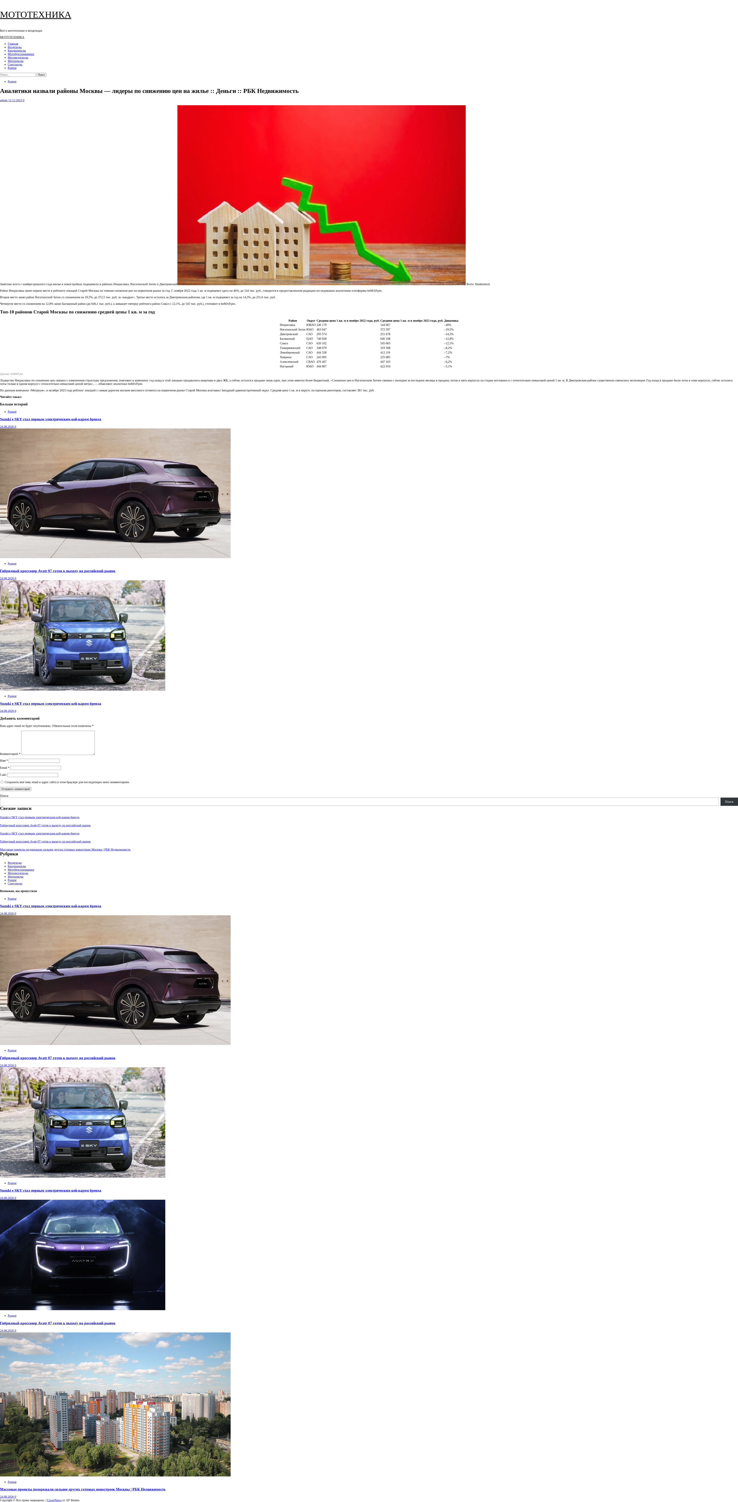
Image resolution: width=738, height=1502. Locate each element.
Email (4, 767)
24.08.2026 (7, 426)
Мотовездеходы (18, 57)
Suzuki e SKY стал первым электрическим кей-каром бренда (50, 419)
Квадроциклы (17, 50)
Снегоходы (15, 64)
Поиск (4, 795)
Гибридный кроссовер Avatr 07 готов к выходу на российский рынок (58, 571)
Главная (13, 43)
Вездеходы (15, 47)
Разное (12, 68)
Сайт (3, 774)
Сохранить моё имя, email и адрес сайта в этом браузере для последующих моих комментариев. (67, 782)
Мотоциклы (15, 61)
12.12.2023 (15, 100)
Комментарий (10, 754)
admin (4, 100)
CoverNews (54, 1500)
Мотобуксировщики (21, 54)
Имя (4, 760)
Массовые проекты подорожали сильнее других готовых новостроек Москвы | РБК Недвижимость (65, 849)
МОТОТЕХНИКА (35, 14)
